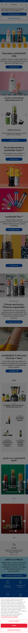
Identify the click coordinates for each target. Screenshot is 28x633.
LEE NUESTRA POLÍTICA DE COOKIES (9, 617)
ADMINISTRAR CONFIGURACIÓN (14, 630)
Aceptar (14, 625)
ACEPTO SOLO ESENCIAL (14, 621)
